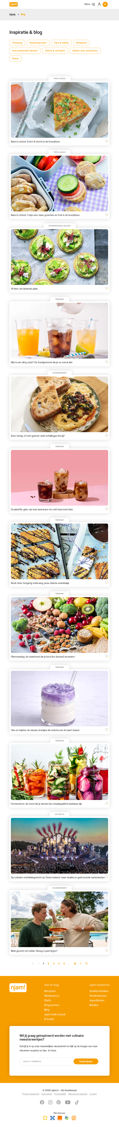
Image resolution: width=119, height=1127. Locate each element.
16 (75, 964)
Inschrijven (85, 1062)
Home (12, 14)
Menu (87, 4)
